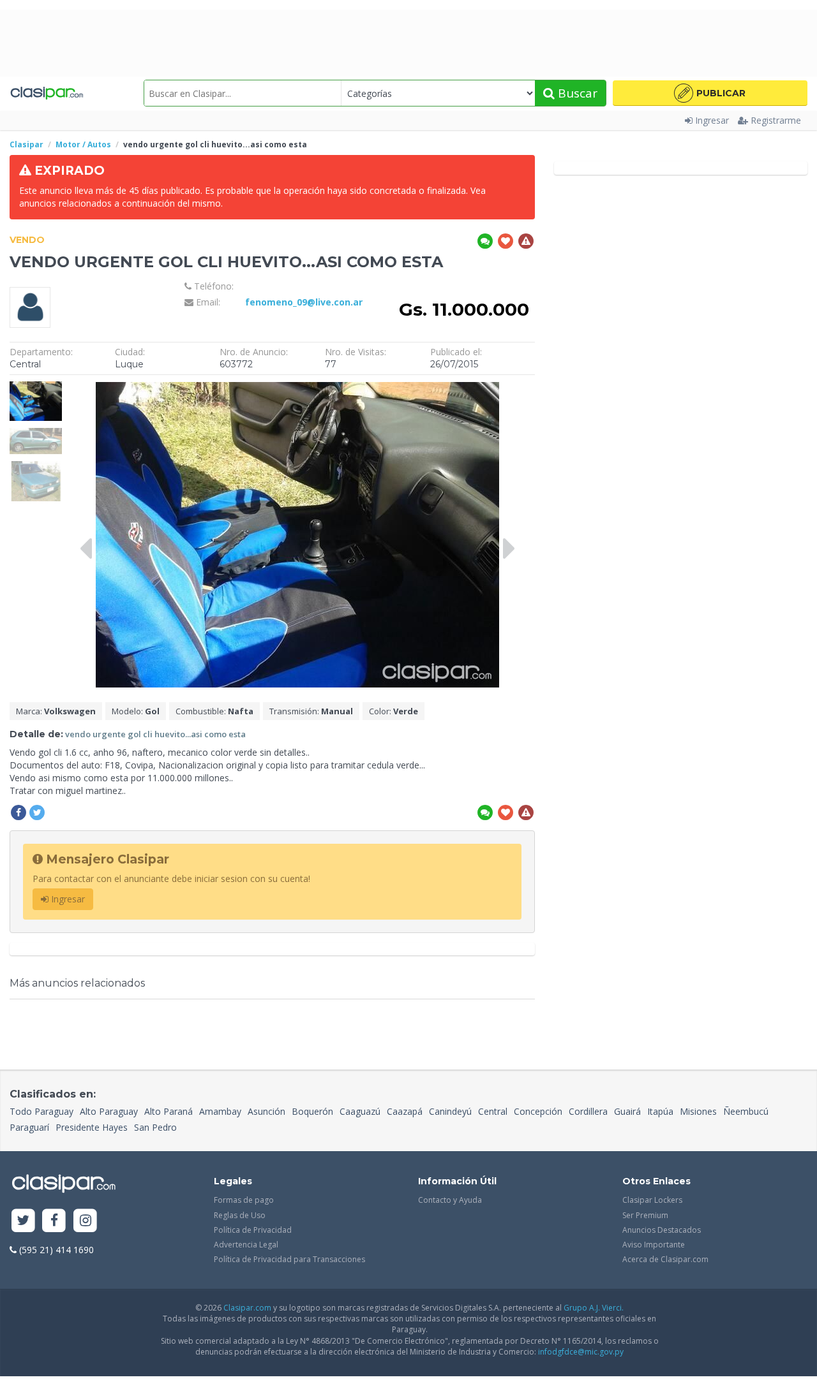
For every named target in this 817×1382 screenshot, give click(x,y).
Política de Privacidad (253, 1229)
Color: (393, 711)
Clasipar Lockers (652, 1200)
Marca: (56, 711)
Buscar (576, 93)
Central (492, 1111)
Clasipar (26, 144)
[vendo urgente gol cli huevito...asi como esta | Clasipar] (36, 387)
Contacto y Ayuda (450, 1200)
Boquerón (312, 1111)
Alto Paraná (168, 1111)
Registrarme (776, 120)
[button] (710, 93)
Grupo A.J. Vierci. (594, 1307)
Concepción (538, 1111)
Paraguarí (29, 1127)
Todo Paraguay (41, 1111)
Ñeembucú (745, 1111)
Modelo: (136, 711)
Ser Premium (645, 1215)
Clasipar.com (247, 1307)
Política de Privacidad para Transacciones (289, 1259)
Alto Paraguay (109, 1111)
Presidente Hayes (92, 1127)
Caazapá (405, 1111)
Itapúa (660, 1111)
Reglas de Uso (240, 1215)
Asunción (266, 1111)
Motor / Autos (83, 144)
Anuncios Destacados (661, 1229)
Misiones (698, 1111)
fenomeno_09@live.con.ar (304, 302)
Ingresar (712, 120)
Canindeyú (450, 1111)
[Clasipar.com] (46, 93)
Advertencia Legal (246, 1244)
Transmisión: (311, 711)
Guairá (627, 1111)
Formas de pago (244, 1200)
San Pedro (155, 1127)
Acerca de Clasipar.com (665, 1259)
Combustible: (214, 711)
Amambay (220, 1111)
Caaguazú (360, 1111)
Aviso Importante (653, 1244)
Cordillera (588, 1111)
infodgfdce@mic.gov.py (581, 1351)
